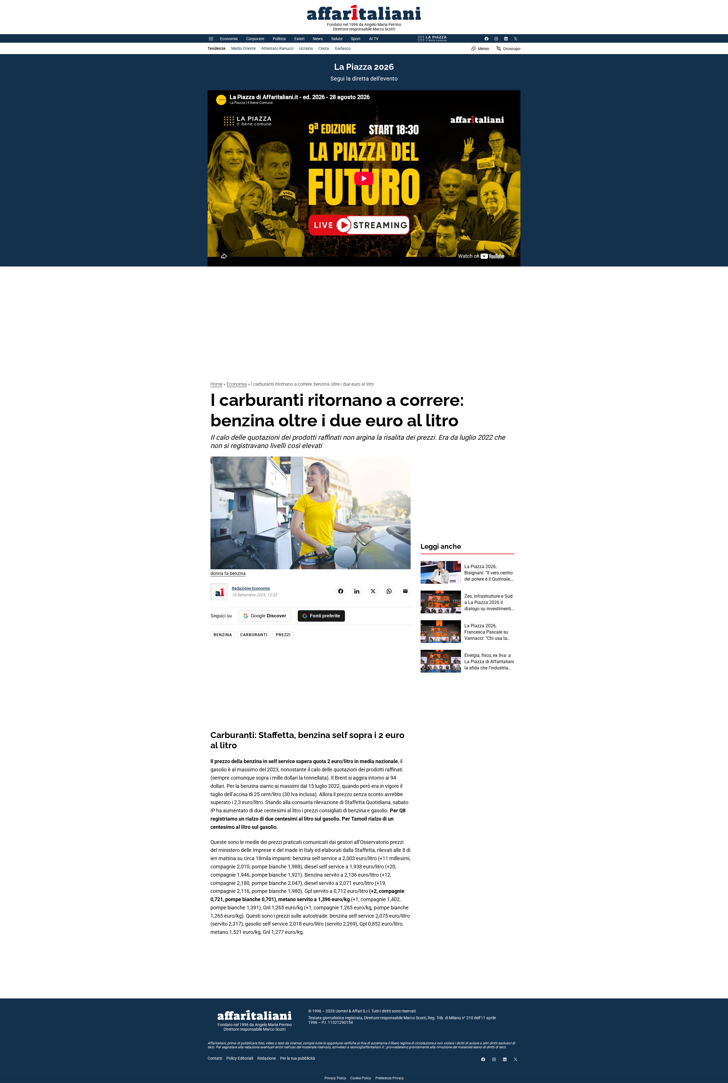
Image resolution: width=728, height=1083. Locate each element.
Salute (336, 38)
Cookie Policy (360, 1078)
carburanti (254, 634)
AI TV (374, 38)
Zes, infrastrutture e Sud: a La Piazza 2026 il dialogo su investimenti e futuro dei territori (489, 602)
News (318, 38)
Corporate (255, 38)
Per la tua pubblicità (297, 1058)
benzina (223, 634)
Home (216, 384)
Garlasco (343, 48)
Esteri (299, 38)
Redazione (266, 1058)
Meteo (483, 48)
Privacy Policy (335, 1078)
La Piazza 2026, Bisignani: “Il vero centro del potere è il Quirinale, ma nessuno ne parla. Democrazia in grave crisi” (488, 573)
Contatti (215, 1058)
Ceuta (323, 48)
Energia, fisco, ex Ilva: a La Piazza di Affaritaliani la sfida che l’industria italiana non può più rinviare (489, 662)
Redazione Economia (251, 588)
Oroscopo (511, 48)
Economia (229, 38)
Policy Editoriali (239, 1058)
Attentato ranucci (277, 48)
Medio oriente (243, 48)
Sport (356, 38)
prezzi (283, 634)
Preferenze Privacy (389, 1078)
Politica (279, 38)
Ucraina (306, 48)
